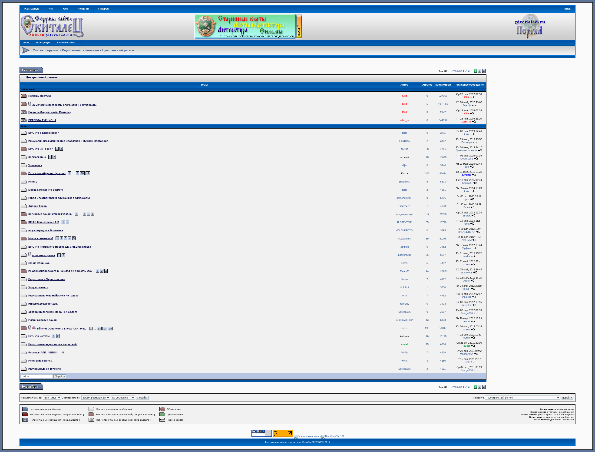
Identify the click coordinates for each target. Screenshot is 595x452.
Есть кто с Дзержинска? (43, 132)
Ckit (404, 95)
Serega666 (404, 311)
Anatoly (467, 105)
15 (110, 328)
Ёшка (466, 207)
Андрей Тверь (37, 206)
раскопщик (404, 254)
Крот (466, 199)
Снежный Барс (404, 320)
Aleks (466, 280)
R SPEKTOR (404, 222)
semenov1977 (405, 197)
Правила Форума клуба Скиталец (49, 112)
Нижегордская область (43, 303)
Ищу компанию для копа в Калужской (52, 344)
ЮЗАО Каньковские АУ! (43, 222)
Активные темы (66, 42)
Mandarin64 (466, 353)
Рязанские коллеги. (40, 360)
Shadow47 (404, 181)
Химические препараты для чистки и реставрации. (64, 104)
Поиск (567, 8)
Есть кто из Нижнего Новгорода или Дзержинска (59, 246)
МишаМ (404, 271)
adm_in (404, 120)
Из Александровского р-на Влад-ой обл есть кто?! (60, 270)
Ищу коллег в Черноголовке (46, 279)
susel (404, 344)
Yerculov (404, 303)
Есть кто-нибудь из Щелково (47, 173)
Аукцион (83, 8)
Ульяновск (35, 165)
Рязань (32, 181)
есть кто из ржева (43, 255)
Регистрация (43, 42)
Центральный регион (118, 50)
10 (82, 173)
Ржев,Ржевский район (42, 320)
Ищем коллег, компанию (80, 50)
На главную (31, 8)
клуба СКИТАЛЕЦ (314, 442)
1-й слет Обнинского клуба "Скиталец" (62, 328)
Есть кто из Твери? (40, 148)
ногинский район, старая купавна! (50, 214)
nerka (466, 256)
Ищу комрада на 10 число (44, 368)
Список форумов (46, 50)
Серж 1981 (466, 158)
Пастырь (404, 141)
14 (104, 328)
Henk (404, 360)
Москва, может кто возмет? (45, 189)
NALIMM (467, 240)
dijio (404, 165)
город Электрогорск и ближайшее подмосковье (59, 197)
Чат (51, 8)
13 (99, 328)
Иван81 (466, 297)
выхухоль (467, 272)
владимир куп (404, 214)
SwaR (404, 149)
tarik (404, 132)
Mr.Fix (404, 352)
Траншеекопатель (466, 150)
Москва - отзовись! (40, 238)
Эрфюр (404, 246)
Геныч (466, 288)
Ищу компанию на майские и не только (53, 295)
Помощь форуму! (39, 95)
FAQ (65, 8)
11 (87, 173)
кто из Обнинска (39, 263)
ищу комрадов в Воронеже (45, 230)
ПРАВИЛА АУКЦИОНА (42, 120)
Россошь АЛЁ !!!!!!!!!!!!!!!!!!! (46, 352)
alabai (466, 321)
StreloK (466, 174)
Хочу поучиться (38, 287)
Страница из (460, 71)
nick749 (404, 287)
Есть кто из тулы (39, 336)
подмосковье (37, 157)
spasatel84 (404, 238)
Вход (26, 42)
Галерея (103, 8)
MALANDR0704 (404, 230)
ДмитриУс (404, 206)
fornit (466, 223)
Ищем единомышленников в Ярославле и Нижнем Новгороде (68, 141)
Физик (404, 279)
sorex (404, 263)
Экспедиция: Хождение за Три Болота (52, 311)
